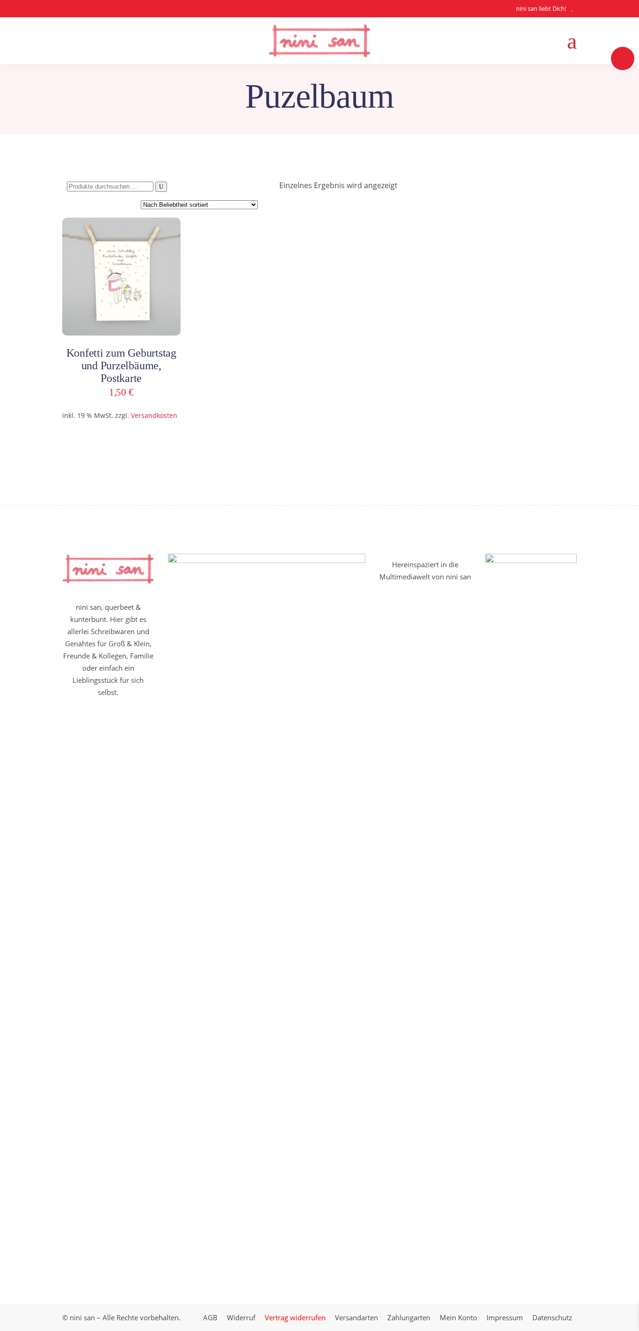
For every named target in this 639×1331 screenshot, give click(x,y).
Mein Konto (458, 1317)
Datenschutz (552, 1317)
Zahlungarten (408, 1317)
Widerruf (241, 1317)
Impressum (505, 1317)
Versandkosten (154, 415)
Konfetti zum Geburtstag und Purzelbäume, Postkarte (121, 365)
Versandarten (356, 1317)
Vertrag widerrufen (295, 1317)
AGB (210, 1317)
